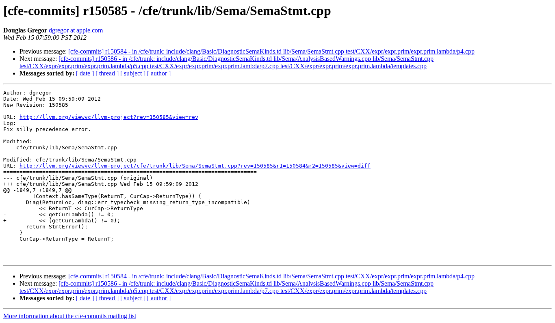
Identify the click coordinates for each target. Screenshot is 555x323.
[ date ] (85, 73)
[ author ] (159, 73)
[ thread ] (107, 73)
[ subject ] (132, 73)
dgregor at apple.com (76, 30)
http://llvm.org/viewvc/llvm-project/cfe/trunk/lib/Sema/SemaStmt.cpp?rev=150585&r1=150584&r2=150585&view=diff (195, 166)
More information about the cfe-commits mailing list (69, 315)
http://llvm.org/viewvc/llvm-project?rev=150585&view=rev (109, 117)
